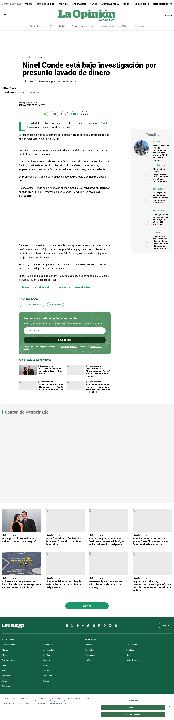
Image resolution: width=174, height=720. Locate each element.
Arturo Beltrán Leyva (32, 304)
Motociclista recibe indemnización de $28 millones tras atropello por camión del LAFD (160, 176)
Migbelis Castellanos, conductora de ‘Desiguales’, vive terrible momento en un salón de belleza (152, 586)
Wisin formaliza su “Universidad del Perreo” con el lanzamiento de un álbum (98, 372)
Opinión (47, 665)
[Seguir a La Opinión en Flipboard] (99, 625)
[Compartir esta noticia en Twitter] (64, 114)
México (127, 4)
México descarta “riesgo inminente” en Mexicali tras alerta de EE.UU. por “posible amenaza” (161, 152)
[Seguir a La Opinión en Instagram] (77, 625)
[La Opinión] (86, 15)
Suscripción (90, 655)
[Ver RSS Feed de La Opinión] (115, 625)
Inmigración (79, 4)
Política (63, 4)
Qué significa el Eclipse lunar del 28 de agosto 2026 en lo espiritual (161, 219)
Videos (29, 4)
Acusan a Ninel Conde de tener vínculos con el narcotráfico (55, 287)
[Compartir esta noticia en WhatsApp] (45, 114)
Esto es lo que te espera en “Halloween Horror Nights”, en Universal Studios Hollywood (52, 387)
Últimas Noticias (11, 4)
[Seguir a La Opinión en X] (72, 625)
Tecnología (6, 676)
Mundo (93, 4)
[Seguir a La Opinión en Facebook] (66, 625)
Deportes (47, 660)
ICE (51, 26)
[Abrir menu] (5, 15)
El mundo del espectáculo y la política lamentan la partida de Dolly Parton (64, 584)
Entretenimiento (39, 57)
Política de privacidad (69, 347)
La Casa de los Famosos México (114, 26)
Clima (128, 655)
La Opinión (26, 57)
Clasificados (131, 645)
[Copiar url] (84, 114)
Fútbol (62, 26)
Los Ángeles (142, 4)
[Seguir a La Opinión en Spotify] (110, 625)
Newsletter (89, 650)
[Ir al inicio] (13, 625)
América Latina (110, 4)
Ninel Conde (55, 304)
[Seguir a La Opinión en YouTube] (83, 625)
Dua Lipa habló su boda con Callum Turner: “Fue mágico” (50, 371)
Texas (4, 681)
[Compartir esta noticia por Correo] (74, 114)
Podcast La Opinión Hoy (82, 26)
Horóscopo (89, 660)
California (48, 676)
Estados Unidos (45, 4)
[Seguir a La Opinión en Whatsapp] (105, 625)
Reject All (133, 707)
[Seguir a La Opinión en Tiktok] (88, 625)
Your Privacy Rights (133, 700)
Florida (156, 233)
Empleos (130, 650)
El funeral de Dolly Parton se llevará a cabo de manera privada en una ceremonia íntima (21, 584)
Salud (4, 671)
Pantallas (139, 26)
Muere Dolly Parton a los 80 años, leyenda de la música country (105, 584)
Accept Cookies (133, 714)
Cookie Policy (60, 703)
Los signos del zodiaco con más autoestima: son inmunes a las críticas (161, 198)
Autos (46, 671)
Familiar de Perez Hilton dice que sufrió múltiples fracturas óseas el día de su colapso (98, 388)
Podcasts (89, 645)
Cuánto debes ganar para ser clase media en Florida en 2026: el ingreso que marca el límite (161, 242)
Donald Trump (36, 26)
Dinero (5, 665)
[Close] (170, 707)
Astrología (158, 189)
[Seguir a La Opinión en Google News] (94, 625)
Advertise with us (133, 660)
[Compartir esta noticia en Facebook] (55, 114)
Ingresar (168, 15)
